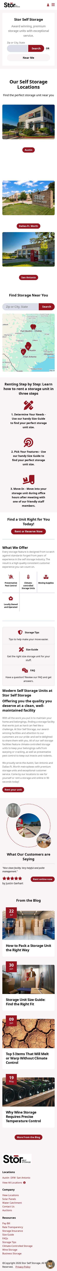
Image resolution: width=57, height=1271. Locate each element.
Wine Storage (9, 1249)
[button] (28, 343)
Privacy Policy (22, 1266)
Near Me (28, 57)
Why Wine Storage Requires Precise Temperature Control (23, 1116)
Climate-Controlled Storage (17, 1246)
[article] (28, 934)
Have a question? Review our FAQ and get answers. (28, 679)
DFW (13, 1177)
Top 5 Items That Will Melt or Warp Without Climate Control (27, 1058)
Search (36, 48)
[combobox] (17, 48)
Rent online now (42, 879)
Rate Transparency (12, 1227)
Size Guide (8, 1234)
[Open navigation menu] (53, 5)
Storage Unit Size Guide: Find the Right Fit (25, 1001)
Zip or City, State (16, 42)
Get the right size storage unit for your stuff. (28, 658)
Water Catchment (12, 1202)
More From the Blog (28, 1137)
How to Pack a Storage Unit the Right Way (28, 947)
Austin (28, 150)
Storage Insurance (12, 1230)
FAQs (5, 1238)
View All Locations (14, 1182)
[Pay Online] (48, 5)
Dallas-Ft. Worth (28, 226)
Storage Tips (9, 1242)
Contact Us (8, 1206)
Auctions (7, 1210)
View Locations (10, 1195)
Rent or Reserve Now (28, 531)
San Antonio (28, 277)
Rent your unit (13, 789)
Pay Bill (6, 1223)
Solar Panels (9, 1199)
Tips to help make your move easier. (28, 639)
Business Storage (11, 1253)
